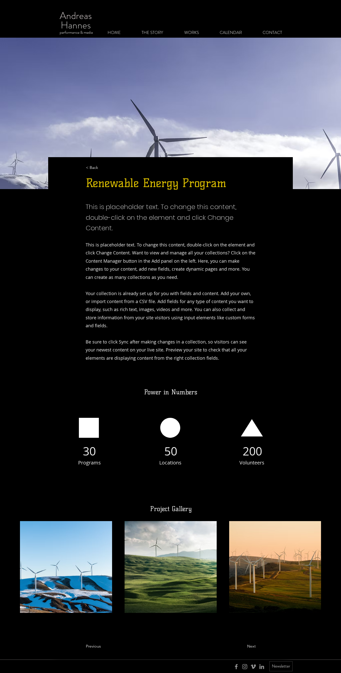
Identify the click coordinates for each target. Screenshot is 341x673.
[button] (102, 167)
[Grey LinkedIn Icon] (261, 666)
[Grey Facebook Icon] (236, 666)
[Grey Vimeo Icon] (253, 666)
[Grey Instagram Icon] (244, 666)
